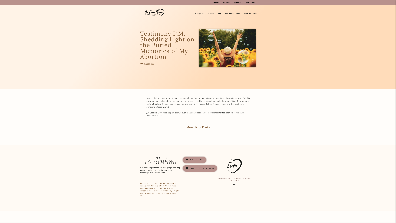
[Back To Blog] (141, 63)
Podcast (210, 13)
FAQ (234, 184)
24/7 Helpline (250, 2)
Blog (219, 13)
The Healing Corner (232, 13)
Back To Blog (149, 64)
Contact (237, 2)
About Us (226, 2)
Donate (216, 2)
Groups (198, 13)
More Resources (250, 13)
